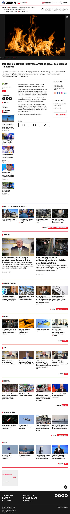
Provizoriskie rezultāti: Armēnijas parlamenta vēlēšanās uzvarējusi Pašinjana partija (8, 175)
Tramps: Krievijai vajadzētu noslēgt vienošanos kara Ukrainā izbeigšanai (60, 363)
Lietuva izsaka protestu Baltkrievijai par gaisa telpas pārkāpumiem (26, 297)
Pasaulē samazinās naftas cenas (25, 456)
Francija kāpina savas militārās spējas (9, 220)
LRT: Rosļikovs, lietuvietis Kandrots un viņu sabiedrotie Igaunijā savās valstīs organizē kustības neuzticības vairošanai (43, 300)
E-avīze (6, 498)
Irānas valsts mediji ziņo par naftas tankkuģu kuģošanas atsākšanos (60, 427)
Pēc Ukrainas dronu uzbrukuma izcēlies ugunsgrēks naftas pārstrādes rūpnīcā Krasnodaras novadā (8, 125)
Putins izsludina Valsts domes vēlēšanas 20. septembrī (59, 395)
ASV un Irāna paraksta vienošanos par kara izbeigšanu (9, 427)
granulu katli (6, 482)
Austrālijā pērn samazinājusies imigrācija (7, 457)
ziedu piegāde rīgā (7, 474)
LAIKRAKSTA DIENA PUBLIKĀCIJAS (15, 206)
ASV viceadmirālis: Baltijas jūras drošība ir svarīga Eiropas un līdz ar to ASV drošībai (9, 298)
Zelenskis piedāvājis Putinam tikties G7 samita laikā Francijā (58, 457)
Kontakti (27, 501)
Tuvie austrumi (9, 412)
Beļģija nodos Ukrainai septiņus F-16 (42, 330)
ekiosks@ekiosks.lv (62, 507)
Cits (4, 91)
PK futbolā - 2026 (23, 11)
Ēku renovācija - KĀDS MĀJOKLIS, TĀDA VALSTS (22, 7)
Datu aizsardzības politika (9, 510)
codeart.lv (11, 512)
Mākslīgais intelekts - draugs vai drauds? (14, 9)
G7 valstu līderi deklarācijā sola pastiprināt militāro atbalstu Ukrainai (58, 332)
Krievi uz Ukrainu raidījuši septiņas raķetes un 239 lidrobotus (24, 332)
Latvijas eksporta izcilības (11, 11)
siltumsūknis (13, 482)
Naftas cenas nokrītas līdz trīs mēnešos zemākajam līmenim (43, 457)
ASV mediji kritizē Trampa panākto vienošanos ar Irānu (16, 259)
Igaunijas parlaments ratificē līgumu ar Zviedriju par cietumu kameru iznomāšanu (59, 298)
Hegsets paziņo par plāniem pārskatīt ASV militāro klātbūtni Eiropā (26, 362)
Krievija (6, 381)
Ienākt (65, 3)
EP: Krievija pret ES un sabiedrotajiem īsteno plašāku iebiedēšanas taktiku (51, 260)
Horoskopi (28, 496)
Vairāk (45, 227)
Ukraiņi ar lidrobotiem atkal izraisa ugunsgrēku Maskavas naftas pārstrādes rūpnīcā (10, 396)
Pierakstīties (61, 115)
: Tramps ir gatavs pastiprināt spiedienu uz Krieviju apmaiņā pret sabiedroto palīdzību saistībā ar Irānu (43, 364)
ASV (4, 348)
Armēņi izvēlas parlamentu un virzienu (6, 192)
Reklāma (6, 501)
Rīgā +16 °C (48, 9)
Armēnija (4, 106)
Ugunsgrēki (5, 107)
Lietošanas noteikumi (8, 508)
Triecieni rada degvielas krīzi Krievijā (26, 394)
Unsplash (15, 57)
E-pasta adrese (57, 108)
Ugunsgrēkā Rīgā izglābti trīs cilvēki (7, 141)
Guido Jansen (8, 57)
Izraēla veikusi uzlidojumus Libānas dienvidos (25, 427)
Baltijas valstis (9, 283)
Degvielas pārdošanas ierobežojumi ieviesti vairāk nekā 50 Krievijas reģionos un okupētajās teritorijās (43, 397)
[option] (35, 37)
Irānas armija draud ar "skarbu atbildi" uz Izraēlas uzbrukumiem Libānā (42, 428)
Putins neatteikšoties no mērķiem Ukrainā (26, 221)
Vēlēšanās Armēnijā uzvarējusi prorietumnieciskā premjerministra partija (7, 157)
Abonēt (55, 3)
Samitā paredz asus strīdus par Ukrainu (42, 221)
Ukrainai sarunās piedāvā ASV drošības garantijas (59, 221)
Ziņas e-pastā (30, 498)
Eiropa (5, 316)
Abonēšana (7, 496)
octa (14, 477)
